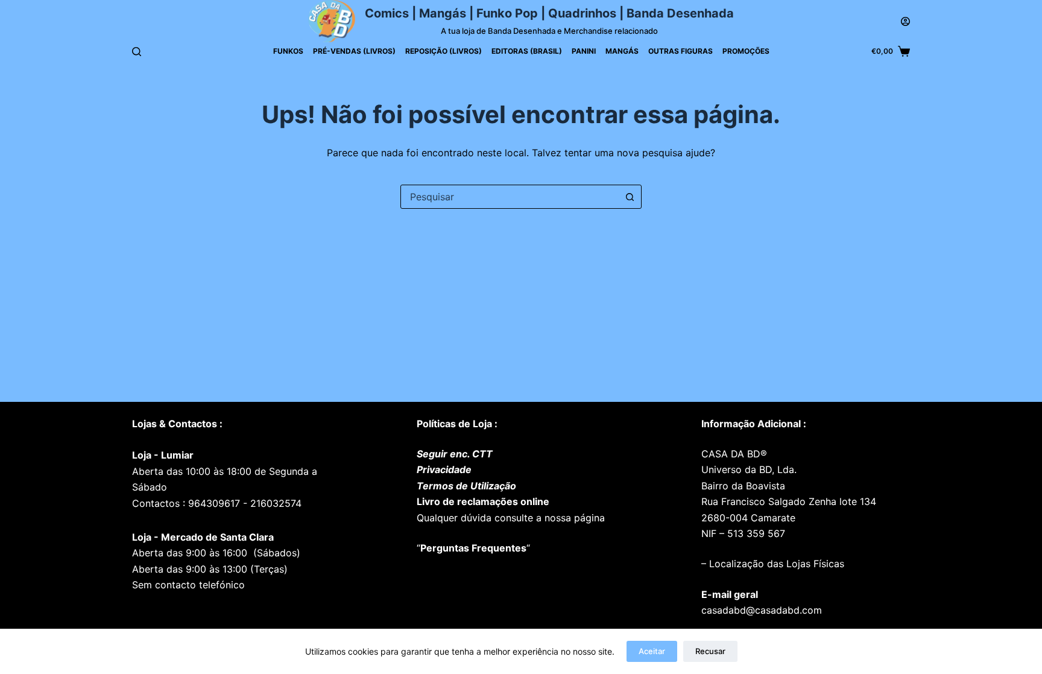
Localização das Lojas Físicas (775, 564)
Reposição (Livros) (443, 51)
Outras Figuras (680, 51)
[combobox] (509, 197)
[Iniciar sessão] (905, 21)
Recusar (710, 651)
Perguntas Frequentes (473, 548)
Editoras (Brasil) (526, 51)
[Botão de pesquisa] (629, 196)
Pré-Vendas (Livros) (354, 51)
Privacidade (444, 469)
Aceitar (652, 651)
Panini (584, 51)
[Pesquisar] (136, 51)
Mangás (622, 51)
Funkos (288, 51)
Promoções (745, 51)
